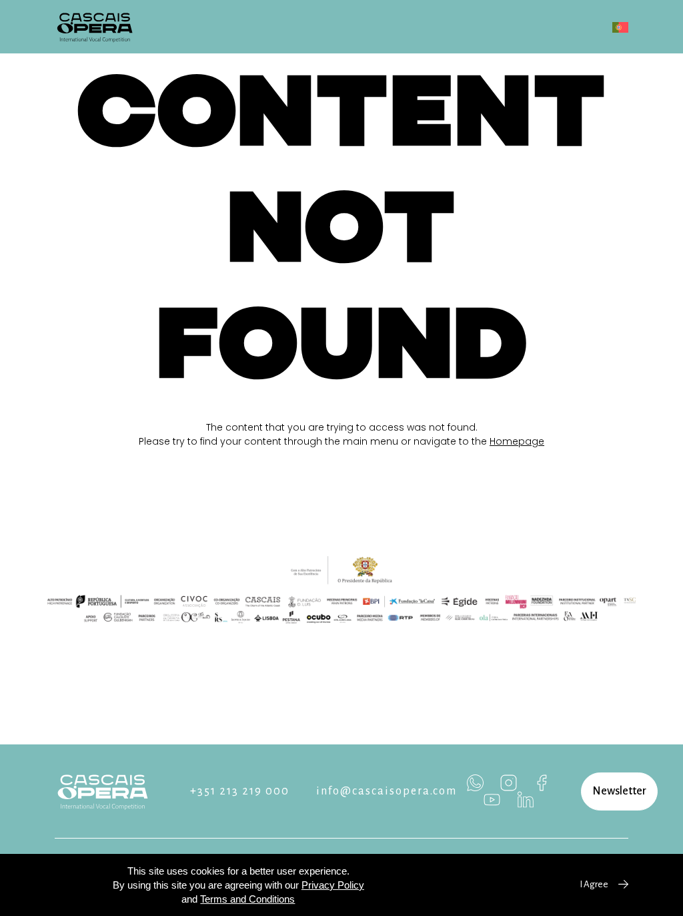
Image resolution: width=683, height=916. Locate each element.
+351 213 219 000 (239, 791)
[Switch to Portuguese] (620, 27)
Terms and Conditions (247, 899)
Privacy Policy (332, 885)
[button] (619, 791)
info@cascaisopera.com (386, 791)
